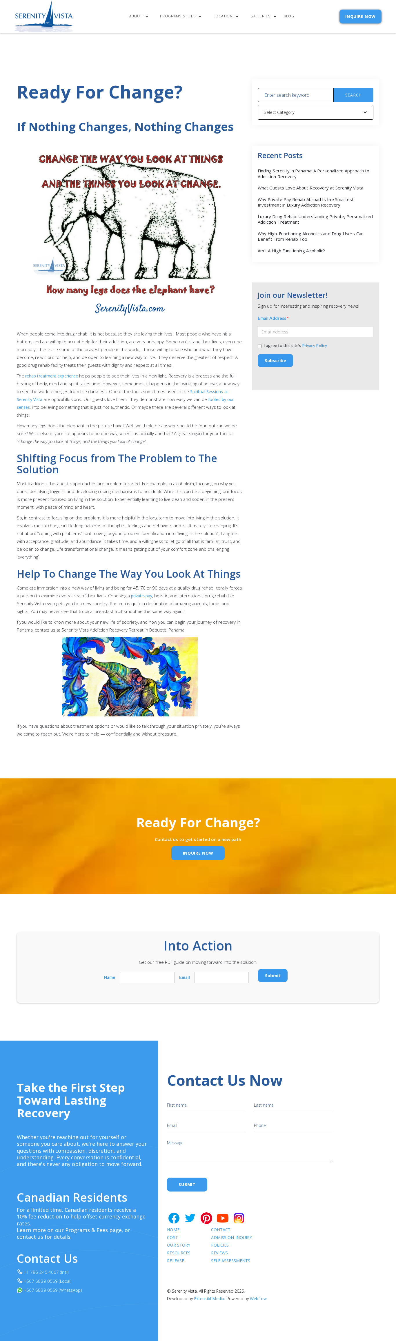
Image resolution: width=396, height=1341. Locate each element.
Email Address (273, 318)
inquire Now (198, 853)
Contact (221, 1229)
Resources (178, 1253)
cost (172, 1237)
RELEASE (175, 1260)
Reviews (219, 1253)
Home (173, 1229)
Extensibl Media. (209, 1298)
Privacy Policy (314, 345)
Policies (220, 1245)
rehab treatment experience (51, 376)
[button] (140, 16)
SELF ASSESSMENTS (230, 1260)
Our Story (178, 1245)
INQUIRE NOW (360, 16)
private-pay (141, 596)
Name (109, 977)
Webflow (258, 1298)
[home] (44, 16)
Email (184, 977)
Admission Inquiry (231, 1237)
